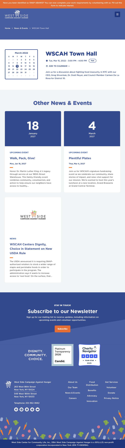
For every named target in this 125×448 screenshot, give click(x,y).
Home (7, 28)
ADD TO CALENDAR (58, 66)
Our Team (72, 387)
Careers (73, 398)
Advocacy (92, 396)
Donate (111, 393)
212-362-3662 (32, 403)
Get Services (111, 382)
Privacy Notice (111, 398)
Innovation (92, 401)
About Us (72, 382)
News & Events (21, 28)
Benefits (92, 390)
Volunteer (111, 387)
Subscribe (63, 329)
